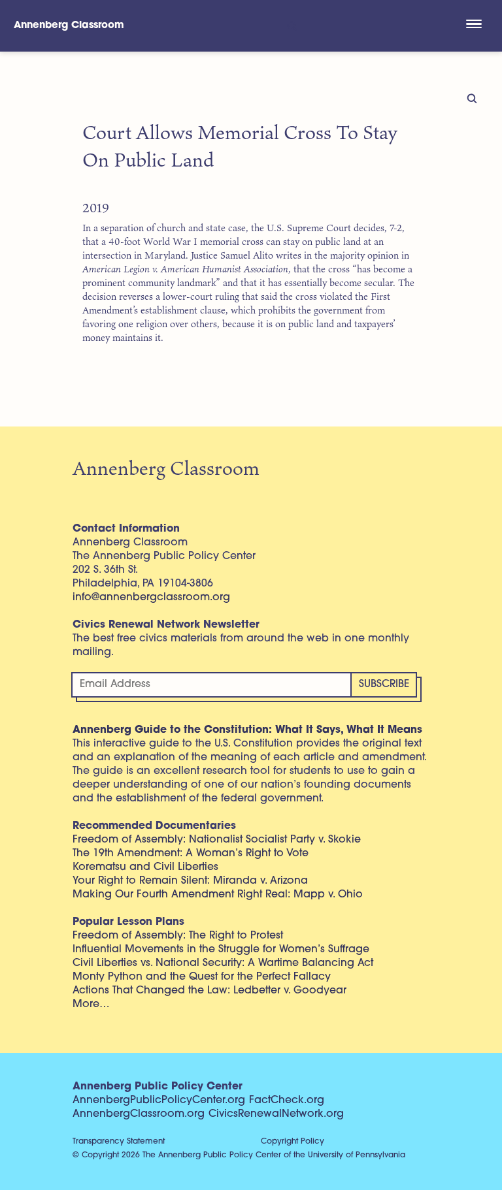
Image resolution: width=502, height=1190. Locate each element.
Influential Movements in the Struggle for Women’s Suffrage (221, 949)
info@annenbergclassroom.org (151, 597)
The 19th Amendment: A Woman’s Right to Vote (191, 853)
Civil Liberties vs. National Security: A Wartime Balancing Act (223, 963)
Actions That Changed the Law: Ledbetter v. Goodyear (209, 991)
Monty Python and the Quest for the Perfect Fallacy (202, 977)
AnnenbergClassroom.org (139, 1114)
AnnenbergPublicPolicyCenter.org (159, 1100)
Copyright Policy (292, 1142)
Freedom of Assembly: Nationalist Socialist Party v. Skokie (217, 840)
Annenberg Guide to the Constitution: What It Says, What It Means (247, 730)
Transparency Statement (119, 1142)
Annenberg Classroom (69, 26)
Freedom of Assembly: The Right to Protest (178, 936)
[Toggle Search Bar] (291, 25)
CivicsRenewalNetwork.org (276, 1114)
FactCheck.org (286, 1100)
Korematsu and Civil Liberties (145, 867)
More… (91, 1004)
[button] (473, 25)
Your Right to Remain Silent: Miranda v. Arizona (190, 881)
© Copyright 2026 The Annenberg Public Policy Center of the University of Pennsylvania (239, 1155)
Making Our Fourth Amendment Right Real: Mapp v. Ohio (218, 895)
